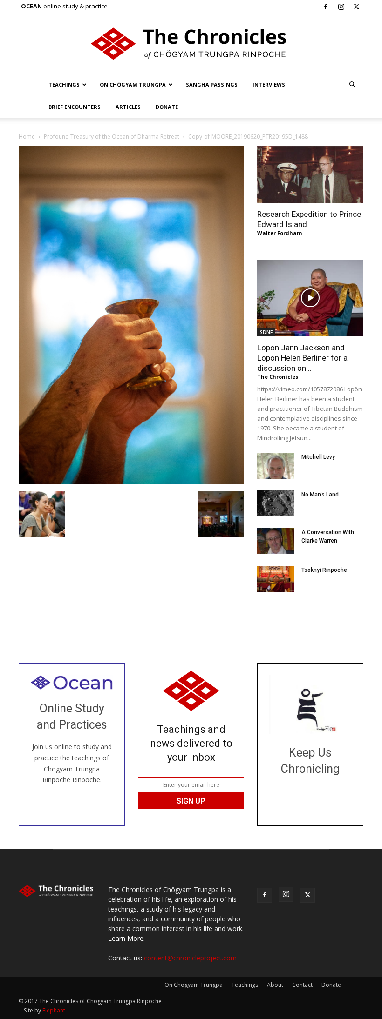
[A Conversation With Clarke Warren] (275, 541)
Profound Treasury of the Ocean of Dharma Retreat (111, 137)
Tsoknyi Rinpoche (324, 570)
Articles (128, 106)
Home (27, 137)
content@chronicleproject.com (190, 957)
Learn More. (126, 938)
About (275, 985)
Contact (302, 985)
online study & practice (64, 6)
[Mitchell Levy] (275, 466)
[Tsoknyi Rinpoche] (275, 579)
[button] (352, 84)
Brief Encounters (74, 106)
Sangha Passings (212, 84)
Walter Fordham (279, 232)
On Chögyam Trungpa (133, 84)
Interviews (268, 84)
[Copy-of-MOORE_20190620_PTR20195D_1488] (131, 481)
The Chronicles (277, 376)
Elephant (53, 1010)
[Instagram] (341, 6)
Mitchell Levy (318, 457)
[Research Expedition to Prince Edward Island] (310, 174)
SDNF (266, 332)
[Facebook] (326, 6)
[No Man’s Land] (275, 503)
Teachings (64, 84)
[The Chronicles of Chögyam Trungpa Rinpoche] (191, 44)
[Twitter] (356, 6)
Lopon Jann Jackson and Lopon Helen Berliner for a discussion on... (302, 358)
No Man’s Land (320, 494)
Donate (167, 106)
